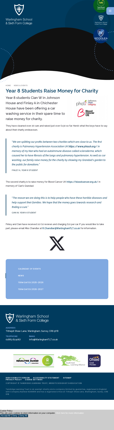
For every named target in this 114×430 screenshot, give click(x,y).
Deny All (23, 416)
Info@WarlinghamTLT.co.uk (43, 339)
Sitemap (67, 378)
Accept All (5, 416)
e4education (75, 383)
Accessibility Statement (46, 378)
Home (8, 85)
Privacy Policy (14, 379)
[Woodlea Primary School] (101, 35)
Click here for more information (70, 413)
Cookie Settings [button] (34, 379)
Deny (14, 416)
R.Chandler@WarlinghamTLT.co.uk (61, 228)
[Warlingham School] (101, 20)
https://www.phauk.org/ (83, 146)
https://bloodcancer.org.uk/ (82, 182)
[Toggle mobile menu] (110, 11)
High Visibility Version (18, 378)
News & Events (21, 85)
